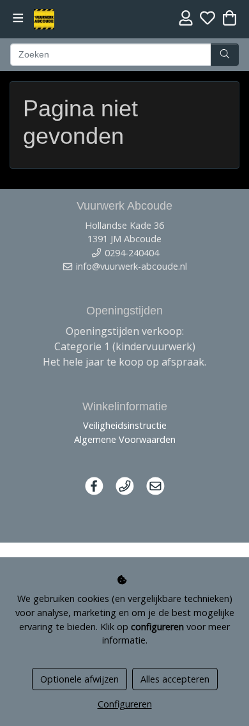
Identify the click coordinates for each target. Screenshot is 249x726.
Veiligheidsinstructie (125, 425)
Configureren (125, 704)
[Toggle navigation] (18, 18)
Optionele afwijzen (79, 679)
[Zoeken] (225, 54)
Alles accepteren (174, 679)
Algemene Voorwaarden (125, 439)
